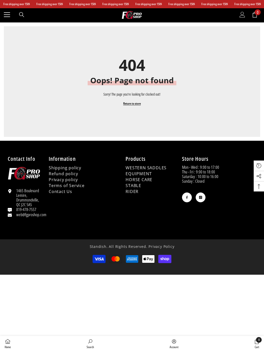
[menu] (7, 15)
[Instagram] (200, 197)
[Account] (242, 15)
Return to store (132, 103)
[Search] (22, 15)
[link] (90, 343)
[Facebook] (187, 197)
